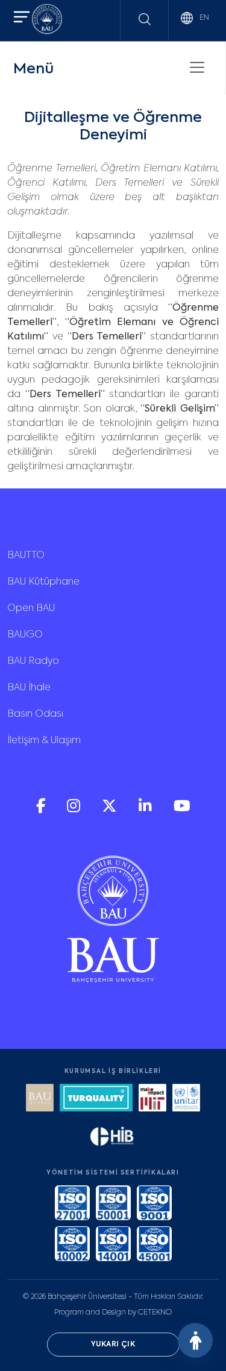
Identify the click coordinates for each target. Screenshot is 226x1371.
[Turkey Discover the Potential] (96, 1099)
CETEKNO (155, 1312)
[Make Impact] (152, 1099)
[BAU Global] (40, 1099)
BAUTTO (26, 556)
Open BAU (31, 608)
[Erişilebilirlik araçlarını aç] (195, 1340)
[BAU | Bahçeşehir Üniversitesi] (47, 21)
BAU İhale (29, 688)
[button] (21, 18)
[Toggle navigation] (197, 67)
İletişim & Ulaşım (44, 741)
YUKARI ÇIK (113, 1344)
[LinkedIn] (146, 810)
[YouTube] (182, 810)
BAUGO (25, 635)
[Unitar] (186, 1099)
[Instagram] (74, 810)
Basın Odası (35, 714)
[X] (110, 810)
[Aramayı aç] (144, 19)
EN (203, 18)
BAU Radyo (33, 661)
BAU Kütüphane (43, 582)
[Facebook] (42, 810)
